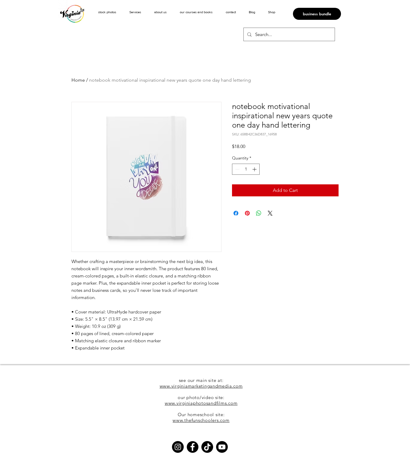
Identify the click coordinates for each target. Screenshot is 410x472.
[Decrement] (236, 169)
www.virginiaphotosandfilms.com (201, 403)
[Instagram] (178, 447)
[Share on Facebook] (236, 213)
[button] (135, 12)
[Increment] (255, 169)
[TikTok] (207, 447)
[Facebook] (192, 447)
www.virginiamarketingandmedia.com (201, 386)
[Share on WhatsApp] (258, 213)
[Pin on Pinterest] (247, 213)
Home (78, 80)
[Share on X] (270, 213)
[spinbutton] (245, 169)
